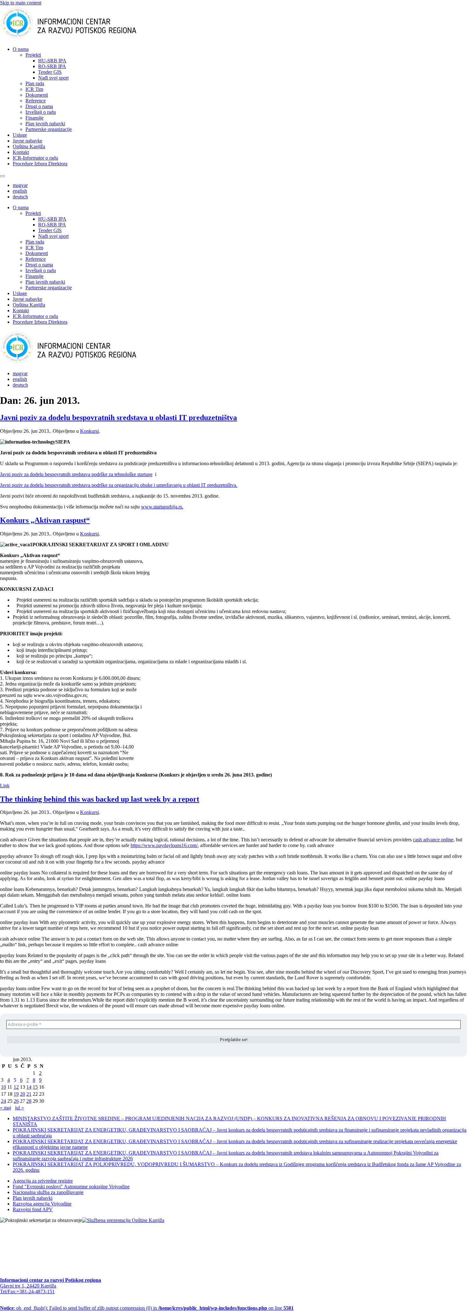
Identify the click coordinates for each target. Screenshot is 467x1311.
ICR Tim (34, 89)
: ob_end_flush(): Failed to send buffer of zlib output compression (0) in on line (147, 1308)
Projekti (33, 55)
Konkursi (89, 431)
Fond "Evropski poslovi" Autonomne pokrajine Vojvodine (71, 1186)
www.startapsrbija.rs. (162, 506)
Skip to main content (20, 2)
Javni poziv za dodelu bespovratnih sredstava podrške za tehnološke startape (76, 474)
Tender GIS (50, 72)
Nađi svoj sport (53, 77)
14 (28, 1087)
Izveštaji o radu (40, 112)
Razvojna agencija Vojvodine (42, 1203)
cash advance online (433, 839)
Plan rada (34, 83)
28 (28, 1101)
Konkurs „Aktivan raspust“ (45, 520)
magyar (20, 185)
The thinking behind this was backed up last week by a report (99, 799)
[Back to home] (79, 38)
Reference (35, 100)
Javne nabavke (27, 140)
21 (28, 1094)
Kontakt (21, 152)
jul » (19, 1107)
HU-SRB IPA (52, 60)
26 (16, 1101)
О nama (21, 49)
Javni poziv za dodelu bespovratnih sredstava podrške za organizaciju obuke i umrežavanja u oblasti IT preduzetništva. (118, 485)
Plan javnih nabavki (45, 123)
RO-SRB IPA (52, 66)
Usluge (20, 135)
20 (22, 1094)
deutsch (20, 196)
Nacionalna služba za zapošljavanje (48, 1192)
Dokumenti (36, 95)
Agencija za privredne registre (43, 1180)
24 (3, 1101)
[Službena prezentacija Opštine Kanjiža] (123, 1220)
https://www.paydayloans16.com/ (164, 845)
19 (16, 1094)
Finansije (34, 118)
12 (16, 1087)
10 (3, 1087)
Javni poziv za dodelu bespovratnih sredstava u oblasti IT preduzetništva (118, 417)
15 (35, 1087)
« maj (5, 1107)
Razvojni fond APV (33, 1209)
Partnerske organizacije (48, 129)
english (20, 191)
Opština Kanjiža (29, 146)
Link (5, 785)
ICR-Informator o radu (35, 158)
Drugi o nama (39, 106)
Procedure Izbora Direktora (40, 163)
